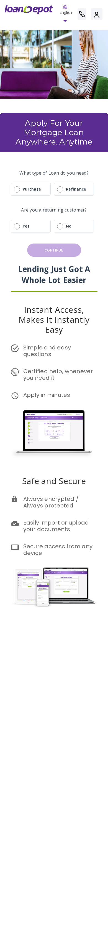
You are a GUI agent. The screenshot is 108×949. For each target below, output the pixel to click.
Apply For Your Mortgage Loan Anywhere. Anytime (54, 132)
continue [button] (54, 250)
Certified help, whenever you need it (58, 374)
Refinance (76, 189)
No (69, 226)
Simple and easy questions (48, 351)
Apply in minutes (46, 395)
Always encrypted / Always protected (51, 502)
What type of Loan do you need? (54, 173)
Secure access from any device (58, 549)
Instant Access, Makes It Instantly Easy (55, 319)
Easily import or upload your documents (57, 526)
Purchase (32, 189)
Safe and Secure (54, 480)
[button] (66, 14)
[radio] (54, 189)
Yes (26, 226)
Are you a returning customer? (54, 210)
